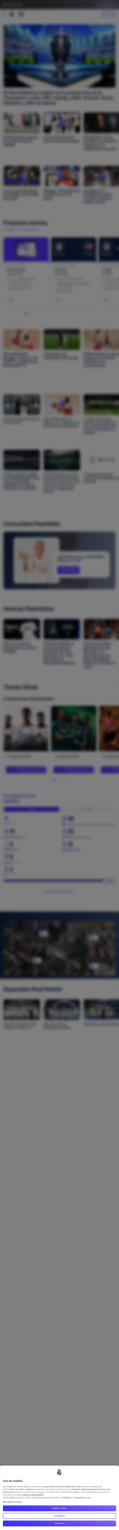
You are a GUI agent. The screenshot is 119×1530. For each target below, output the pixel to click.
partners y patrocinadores (33, 1495)
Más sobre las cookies (12, 1502)
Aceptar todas (59, 1508)
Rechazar (59, 1523)
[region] (59, 1498)
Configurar (59, 1516)
